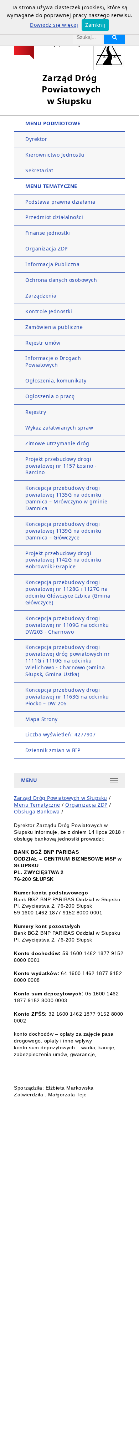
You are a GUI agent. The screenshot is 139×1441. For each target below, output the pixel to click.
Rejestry (35, 412)
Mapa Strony (41, 719)
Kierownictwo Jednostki (54, 154)
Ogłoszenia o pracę (49, 396)
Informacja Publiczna (52, 264)
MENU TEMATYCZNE (51, 186)
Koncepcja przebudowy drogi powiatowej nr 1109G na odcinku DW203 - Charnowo (67, 625)
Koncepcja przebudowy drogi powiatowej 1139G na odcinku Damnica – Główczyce (63, 531)
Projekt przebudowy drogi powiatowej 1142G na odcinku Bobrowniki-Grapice (63, 560)
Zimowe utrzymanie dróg (57, 443)
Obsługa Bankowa (37, 811)
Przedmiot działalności (54, 217)
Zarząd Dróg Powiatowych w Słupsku (60, 798)
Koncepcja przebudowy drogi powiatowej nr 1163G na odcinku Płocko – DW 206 (67, 696)
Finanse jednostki (47, 232)
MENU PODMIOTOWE (53, 123)
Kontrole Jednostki (48, 311)
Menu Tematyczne (37, 804)
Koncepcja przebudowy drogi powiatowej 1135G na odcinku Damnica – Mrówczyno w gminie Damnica (66, 498)
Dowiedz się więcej (54, 24)
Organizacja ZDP (46, 248)
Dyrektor (36, 139)
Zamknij (95, 24)
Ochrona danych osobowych (61, 279)
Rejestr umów (42, 342)
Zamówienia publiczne (54, 327)
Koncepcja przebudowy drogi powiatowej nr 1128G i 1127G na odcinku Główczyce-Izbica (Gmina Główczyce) (67, 592)
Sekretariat (39, 170)
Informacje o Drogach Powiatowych (53, 361)
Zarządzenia (41, 295)
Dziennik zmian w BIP (52, 750)
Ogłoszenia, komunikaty (55, 380)
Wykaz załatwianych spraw (59, 427)
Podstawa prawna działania (60, 201)
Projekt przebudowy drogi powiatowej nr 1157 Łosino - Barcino (61, 466)
